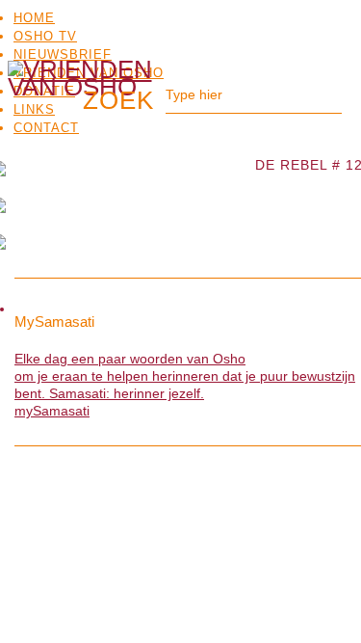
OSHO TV (45, 36)
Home (34, 18)
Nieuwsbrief (62, 54)
